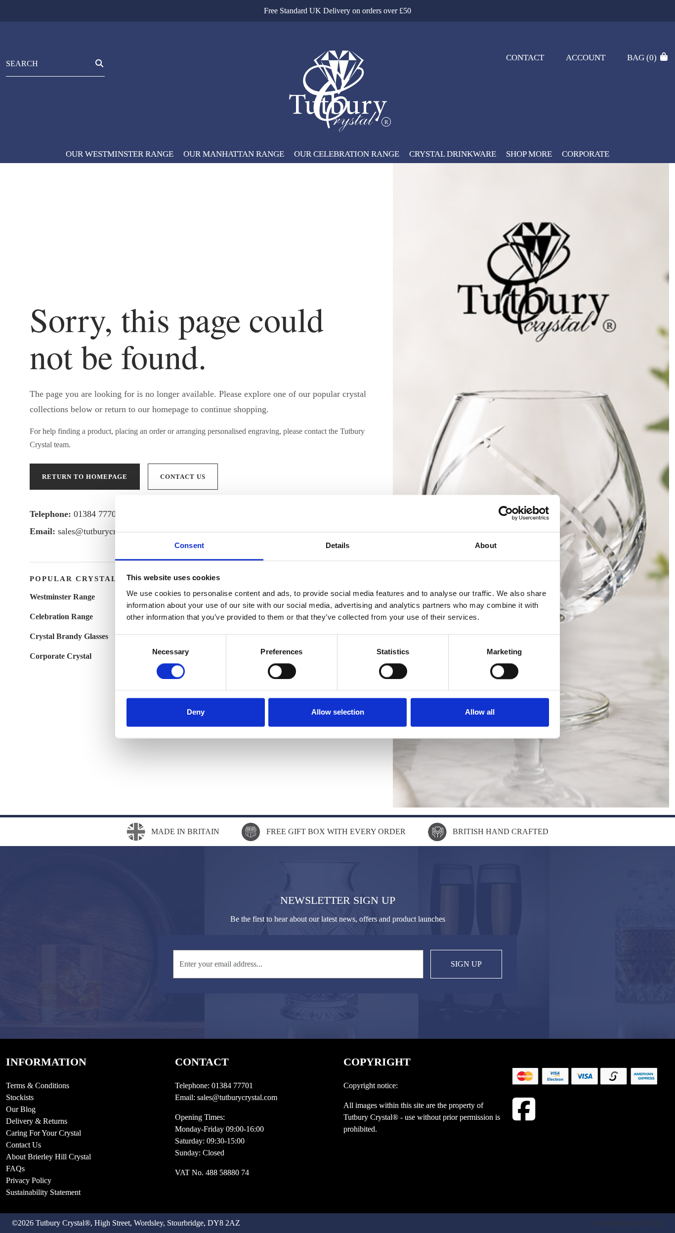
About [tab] (486, 545)
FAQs (15, 1168)
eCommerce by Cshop (628, 1223)
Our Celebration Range (346, 154)
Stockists (20, 1097)
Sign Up (466, 964)
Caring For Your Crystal (43, 1133)
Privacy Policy (28, 1180)
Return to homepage (84, 476)
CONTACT (202, 1062)
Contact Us (23, 1145)
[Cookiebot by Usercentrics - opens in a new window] (506, 513)
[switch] (282, 671)
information (46, 1062)
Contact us (183, 476)
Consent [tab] (189, 545)
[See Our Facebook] (524, 1109)
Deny (196, 712)
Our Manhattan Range (233, 154)
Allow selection (337, 712)
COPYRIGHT (377, 1062)
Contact (525, 57)
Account (585, 57)
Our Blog (21, 1109)
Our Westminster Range (119, 154)
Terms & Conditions (37, 1085)
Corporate (585, 154)
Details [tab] (338, 545)
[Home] (337, 85)
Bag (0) (643, 57)
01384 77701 (97, 514)
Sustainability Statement (43, 1192)
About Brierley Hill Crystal (48, 1156)
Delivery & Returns (36, 1121)
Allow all (480, 712)
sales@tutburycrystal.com (104, 531)
